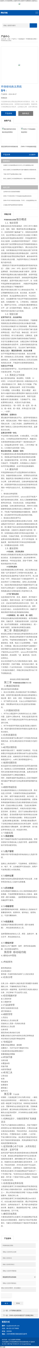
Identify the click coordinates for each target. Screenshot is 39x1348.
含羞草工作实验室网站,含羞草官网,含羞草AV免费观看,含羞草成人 (19, 1)
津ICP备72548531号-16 (14, 1344)
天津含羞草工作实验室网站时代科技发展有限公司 (16, 1342)
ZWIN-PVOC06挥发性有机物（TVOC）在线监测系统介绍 (20, 200)
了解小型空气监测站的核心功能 (12, 174)
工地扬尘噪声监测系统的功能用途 (13, 205)
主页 (8, 39)
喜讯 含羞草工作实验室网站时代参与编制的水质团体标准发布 (20, 169)
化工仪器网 (11, 1339)
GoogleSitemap (26, 1344)
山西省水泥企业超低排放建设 (11, 191)
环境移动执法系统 (31, 39)
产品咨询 (8, 113)
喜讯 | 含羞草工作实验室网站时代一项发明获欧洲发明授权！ (20, 178)
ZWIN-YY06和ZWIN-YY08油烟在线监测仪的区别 (17, 196)
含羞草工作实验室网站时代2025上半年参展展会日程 (18, 165)
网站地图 (2, 1347)
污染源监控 (21, 39)
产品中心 (14, 39)
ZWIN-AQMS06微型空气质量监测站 (21, 1315)
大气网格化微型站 (15, 1310)
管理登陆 (17, 1339)
